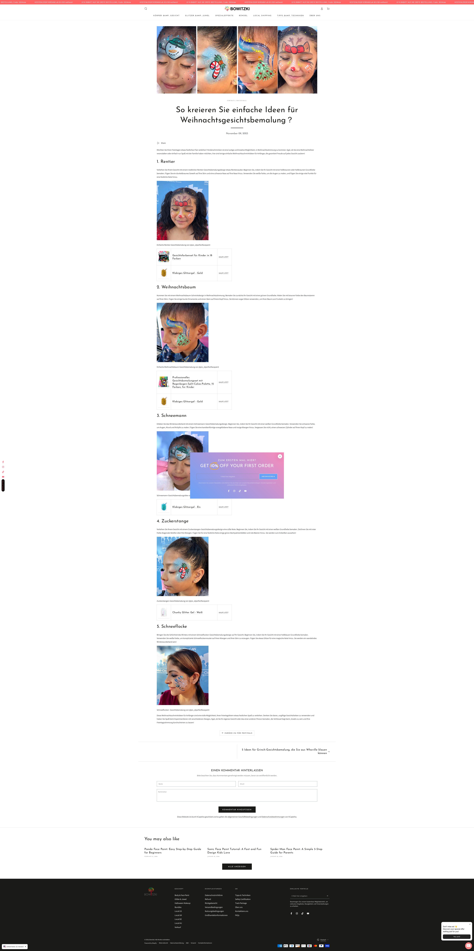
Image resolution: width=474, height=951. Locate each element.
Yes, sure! (456, 937)
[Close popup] (469, 924)
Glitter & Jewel (181, 899)
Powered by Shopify (150, 943)
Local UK (178, 915)
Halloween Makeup (182, 903)
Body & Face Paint (182, 895)
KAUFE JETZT (223, 257)
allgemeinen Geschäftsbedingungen (243, 816)
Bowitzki (152, 939)
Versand (193, 943)
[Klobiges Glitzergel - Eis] (163, 511)
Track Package (241, 903)
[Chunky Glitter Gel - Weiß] (163, 617)
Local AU (178, 923)
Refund (208, 899)
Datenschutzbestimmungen (273, 816)
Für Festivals (241, 100)
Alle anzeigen (237, 866)
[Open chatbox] (468, 945)
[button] (146, 8)
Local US (178, 911)
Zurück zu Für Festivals (238, 733)
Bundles (178, 907)
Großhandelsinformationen (216, 915)
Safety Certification (243, 899)
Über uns (239, 907)
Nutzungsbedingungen (214, 911)
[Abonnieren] (328, 896)
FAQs (237, 915)
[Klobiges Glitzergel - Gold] (163, 277)
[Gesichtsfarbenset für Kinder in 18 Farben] (163, 261)
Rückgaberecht (211, 903)
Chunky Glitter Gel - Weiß (187, 612)
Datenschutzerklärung (177, 943)
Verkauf (178, 927)
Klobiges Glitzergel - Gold (187, 273)
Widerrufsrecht (163, 943)
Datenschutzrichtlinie (214, 895)
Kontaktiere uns (241, 911)
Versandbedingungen (214, 907)
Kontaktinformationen (205, 943)
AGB (187, 943)
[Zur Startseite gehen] (237, 8)
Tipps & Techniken (242, 895)
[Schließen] (280, 456)
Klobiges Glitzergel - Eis (186, 507)
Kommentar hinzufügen (237, 810)
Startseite (231, 100)
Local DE (178, 919)
